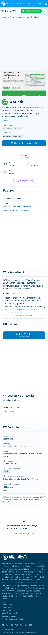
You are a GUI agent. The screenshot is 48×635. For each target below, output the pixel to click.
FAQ (3, 602)
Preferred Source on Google (13, 619)
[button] (5, 121)
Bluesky (29, 590)
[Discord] (3, 625)
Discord (31, 588)
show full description (24, 315)
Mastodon (21, 590)
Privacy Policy (7, 607)
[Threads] (21, 625)
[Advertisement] (24, 45)
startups (7, 207)
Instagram (6, 593)
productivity (26, 210)
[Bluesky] (16, 625)
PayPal (5, 598)
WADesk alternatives (22, 143)
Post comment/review (24, 533)
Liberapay (35, 596)
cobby (10, 487)
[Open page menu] (46, 4)
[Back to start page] (3, 3)
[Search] (40, 4)
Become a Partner (9, 616)
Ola (19, 569)
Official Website (24, 335)
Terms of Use (7, 604)
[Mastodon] (12, 625)
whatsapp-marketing (11, 210)
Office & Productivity (11, 479)
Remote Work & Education (31, 479)
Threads (36, 590)
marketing (16, 207)
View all (6, 490)
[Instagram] (26, 625)
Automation (26, 207)
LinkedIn (16, 593)
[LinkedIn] (30, 625)
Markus (27, 569)
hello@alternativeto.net (11, 588)
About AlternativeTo (10, 613)
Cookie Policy (7, 610)
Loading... (12, 412)
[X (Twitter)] (7, 625)
